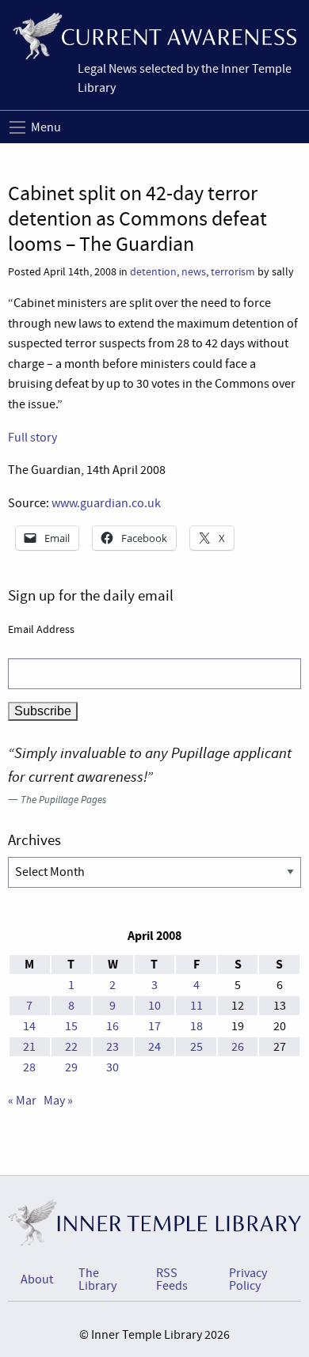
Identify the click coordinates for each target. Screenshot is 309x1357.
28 (29, 1067)
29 (71, 1067)
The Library (97, 1279)
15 (71, 1026)
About (37, 1279)
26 (237, 1047)
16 (112, 1026)
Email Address (41, 629)
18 (196, 1026)
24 (154, 1047)
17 (154, 1026)
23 (112, 1047)
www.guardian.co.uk (106, 503)
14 (29, 1026)
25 (196, 1047)
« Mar (22, 1101)
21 (29, 1047)
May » (58, 1101)
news (193, 271)
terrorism (233, 271)
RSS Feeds (172, 1279)
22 (71, 1047)
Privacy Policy (248, 1279)
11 (196, 1006)
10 (154, 1006)
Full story (32, 437)
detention (153, 271)
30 (112, 1067)
